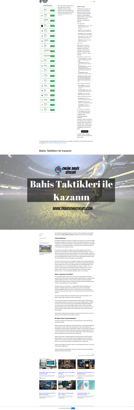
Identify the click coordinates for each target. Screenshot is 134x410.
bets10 (83, 12)
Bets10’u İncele (84, 131)
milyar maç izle (60, 15)
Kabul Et (73, 408)
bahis (63, 250)
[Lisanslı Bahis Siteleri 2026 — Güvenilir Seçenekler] (86, 385)
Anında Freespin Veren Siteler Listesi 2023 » (86, 355)
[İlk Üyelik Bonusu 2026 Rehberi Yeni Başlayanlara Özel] (86, 364)
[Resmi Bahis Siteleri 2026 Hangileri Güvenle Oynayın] (48, 364)
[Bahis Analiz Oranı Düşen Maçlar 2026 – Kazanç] (67, 385)
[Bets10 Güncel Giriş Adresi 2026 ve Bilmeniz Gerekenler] (48, 385)
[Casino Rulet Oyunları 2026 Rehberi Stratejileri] (67, 364)
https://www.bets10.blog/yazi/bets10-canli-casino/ (56, 142)
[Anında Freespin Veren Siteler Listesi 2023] (45, 248)
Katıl (53, 10)
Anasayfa (40, 146)
